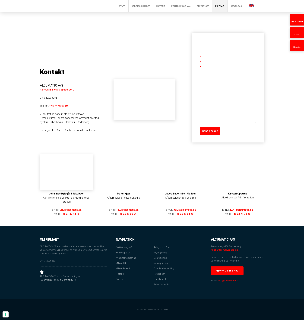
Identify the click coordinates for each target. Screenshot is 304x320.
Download (236, 6)
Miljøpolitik (121, 263)
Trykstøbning (160, 252)
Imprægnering (161, 263)
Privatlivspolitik (161, 284)
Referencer (203, 6)
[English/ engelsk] (251, 5)
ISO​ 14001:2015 (68, 279)
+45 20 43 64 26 (184, 213)
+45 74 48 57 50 (58, 105)
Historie (160, 6)
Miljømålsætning (124, 268)
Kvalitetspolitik (123, 252)
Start (122, 6)
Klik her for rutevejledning (224, 250)
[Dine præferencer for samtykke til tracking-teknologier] (6, 314)
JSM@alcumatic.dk (184, 209)
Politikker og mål (181, 6)
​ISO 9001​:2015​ (47, 279)
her (94, 130)
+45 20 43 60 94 (127, 213)
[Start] (73, 6)
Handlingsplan (161, 279)
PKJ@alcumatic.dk (127, 209)
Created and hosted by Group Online (152, 309)
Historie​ (120, 274)
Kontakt (219, 6)
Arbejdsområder (141, 6)
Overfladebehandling (164, 268)
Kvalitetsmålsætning (126, 258)
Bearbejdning (160, 258)
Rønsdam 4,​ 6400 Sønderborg (57, 89)
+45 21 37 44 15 (70, 213)
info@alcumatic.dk (228, 280)
